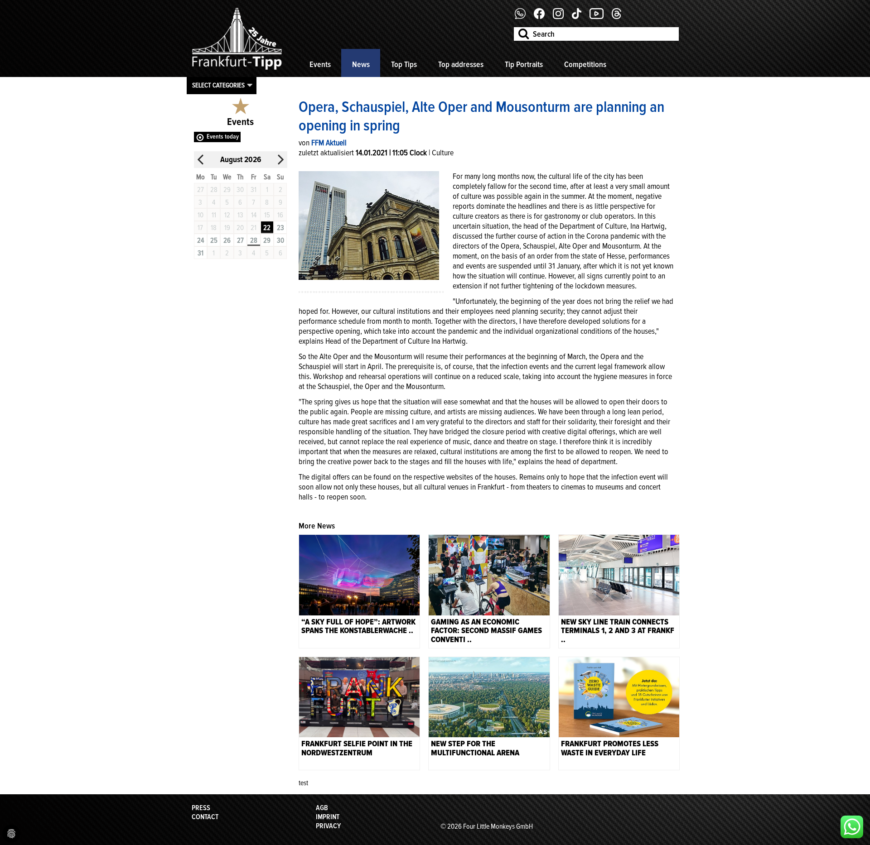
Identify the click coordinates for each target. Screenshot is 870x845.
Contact (205, 816)
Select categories (218, 85)
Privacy (328, 826)
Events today (223, 136)
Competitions (585, 64)
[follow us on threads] (620, 16)
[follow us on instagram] (561, 16)
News (361, 64)
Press (201, 807)
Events (320, 64)
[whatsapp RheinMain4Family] (852, 827)
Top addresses (460, 64)
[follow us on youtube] (600, 16)
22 (267, 227)
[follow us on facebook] (523, 16)
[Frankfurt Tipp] (237, 70)
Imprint (327, 816)
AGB (322, 807)
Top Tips (404, 64)
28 (253, 240)
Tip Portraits (524, 64)
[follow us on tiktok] (580, 16)
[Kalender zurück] (201, 159)
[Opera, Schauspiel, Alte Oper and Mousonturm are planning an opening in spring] (369, 225)
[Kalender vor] (280, 159)
